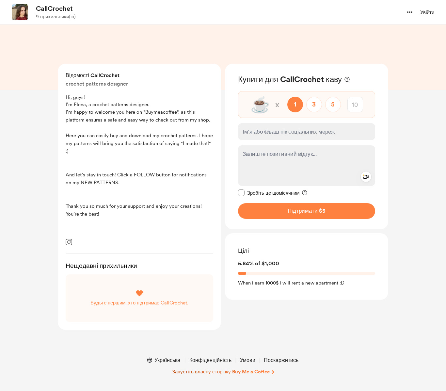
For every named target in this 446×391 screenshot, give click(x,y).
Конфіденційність (210, 360)
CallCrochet (54, 8)
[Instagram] (69, 242)
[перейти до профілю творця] (20, 12)
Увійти (427, 12)
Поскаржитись (281, 360)
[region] (306, 146)
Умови (247, 360)
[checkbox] (268, 192)
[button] (410, 12)
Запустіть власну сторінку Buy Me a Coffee (221, 372)
